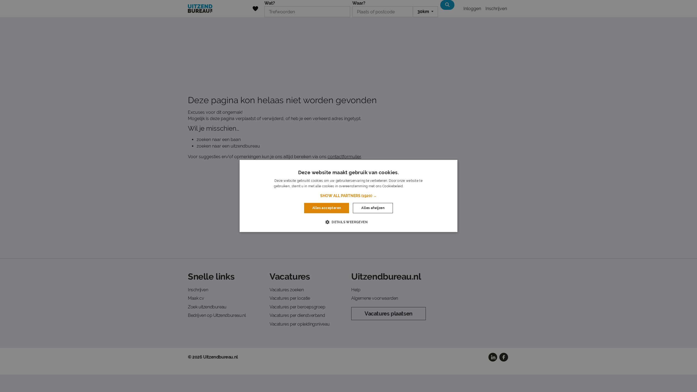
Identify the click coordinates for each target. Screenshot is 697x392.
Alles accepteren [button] (326, 208)
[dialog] (348, 196)
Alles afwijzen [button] (372, 208)
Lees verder (413, 186)
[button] (348, 195)
